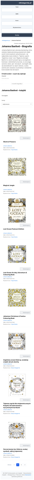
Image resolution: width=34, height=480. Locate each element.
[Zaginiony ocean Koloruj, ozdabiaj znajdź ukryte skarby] (17, 341)
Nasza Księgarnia (15, 367)
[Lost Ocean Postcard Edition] (17, 210)
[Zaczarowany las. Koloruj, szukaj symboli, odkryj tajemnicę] (17, 430)
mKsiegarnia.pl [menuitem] (25, 3)
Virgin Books (14, 149)
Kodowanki (28, 474)
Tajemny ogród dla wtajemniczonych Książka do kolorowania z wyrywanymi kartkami (17, 405)
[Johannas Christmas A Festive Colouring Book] (17, 297)
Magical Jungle (8, 185)
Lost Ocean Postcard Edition (13, 229)
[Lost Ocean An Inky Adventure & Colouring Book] (17, 254)
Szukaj (17, 35)
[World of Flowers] (17, 123)
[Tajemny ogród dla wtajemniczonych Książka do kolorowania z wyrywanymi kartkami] (17, 385)
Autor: (17, 20)
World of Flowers (9, 142)
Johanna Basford (7, 145)
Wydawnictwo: (17, 27)
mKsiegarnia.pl (6, 40)
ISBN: (17, 14)
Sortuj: (3, 100)
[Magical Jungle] (17, 167)
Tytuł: (17, 7)
